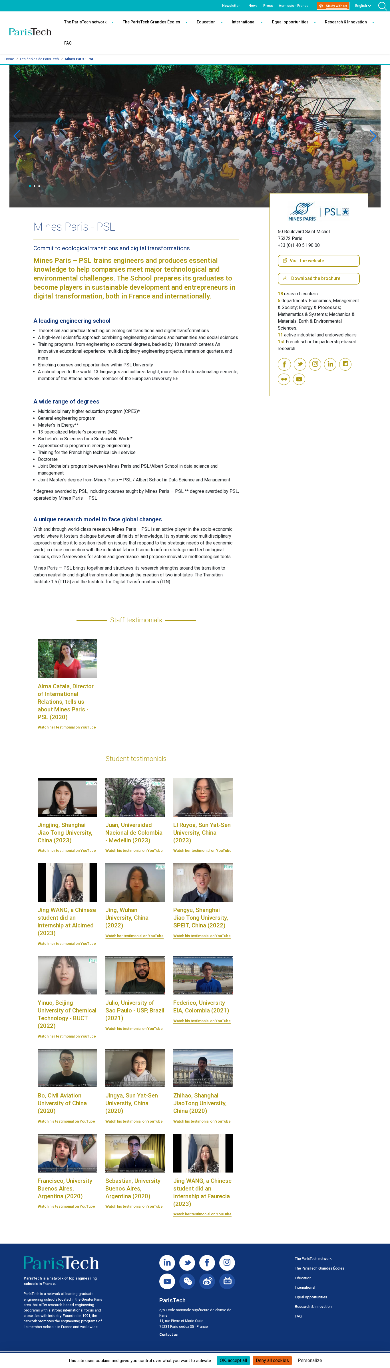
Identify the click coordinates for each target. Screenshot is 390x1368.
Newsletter (231, 6)
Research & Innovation (346, 22)
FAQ (68, 43)
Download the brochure (315, 278)
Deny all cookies (272, 1360)
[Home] (30, 32)
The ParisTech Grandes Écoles (151, 22)
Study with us (336, 6)
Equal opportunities (290, 22)
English (361, 6)
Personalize (310, 1360)
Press (268, 6)
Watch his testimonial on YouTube (134, 850)
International (244, 22)
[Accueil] (61, 1263)
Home (9, 59)
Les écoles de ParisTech (39, 59)
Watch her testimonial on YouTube (67, 727)
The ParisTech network (85, 22)
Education (206, 22)
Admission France (293, 6)
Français (362, 12)
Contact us (168, 1334)
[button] (30, 186)
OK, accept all (233, 1360)
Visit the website (307, 260)
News (253, 6)
